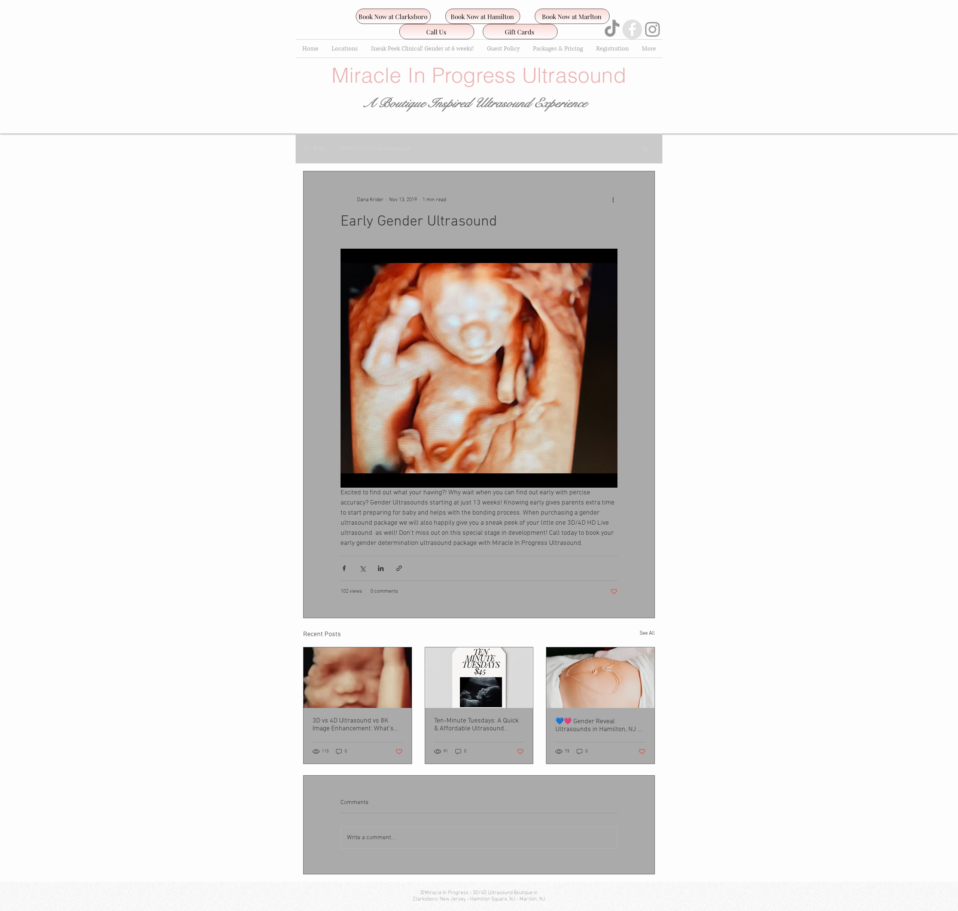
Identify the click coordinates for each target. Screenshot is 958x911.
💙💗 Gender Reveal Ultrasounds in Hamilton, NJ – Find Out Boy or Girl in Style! (598, 725)
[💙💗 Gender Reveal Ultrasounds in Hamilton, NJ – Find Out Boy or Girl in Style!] (600, 677)
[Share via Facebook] (344, 568)
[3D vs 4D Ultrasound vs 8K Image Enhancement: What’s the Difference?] (357, 677)
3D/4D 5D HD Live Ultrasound (375, 148)
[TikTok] (612, 29)
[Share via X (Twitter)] (362, 568)
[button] (645, 148)
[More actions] (612, 199)
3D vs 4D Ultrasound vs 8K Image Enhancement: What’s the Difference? (353, 725)
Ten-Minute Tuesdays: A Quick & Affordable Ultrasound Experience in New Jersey (476, 725)
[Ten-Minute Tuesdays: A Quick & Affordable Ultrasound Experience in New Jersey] (479, 677)
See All (647, 633)
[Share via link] (399, 568)
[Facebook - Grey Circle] (632, 29)
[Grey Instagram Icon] (652, 29)
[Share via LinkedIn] (380, 568)
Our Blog (313, 148)
